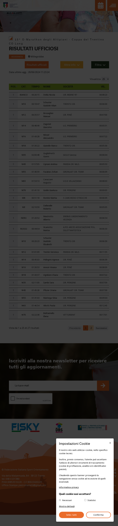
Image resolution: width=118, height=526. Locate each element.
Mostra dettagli (67, 506)
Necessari (67, 500)
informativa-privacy (69, 487)
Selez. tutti (71, 514)
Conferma (98, 514)
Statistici (91, 500)
